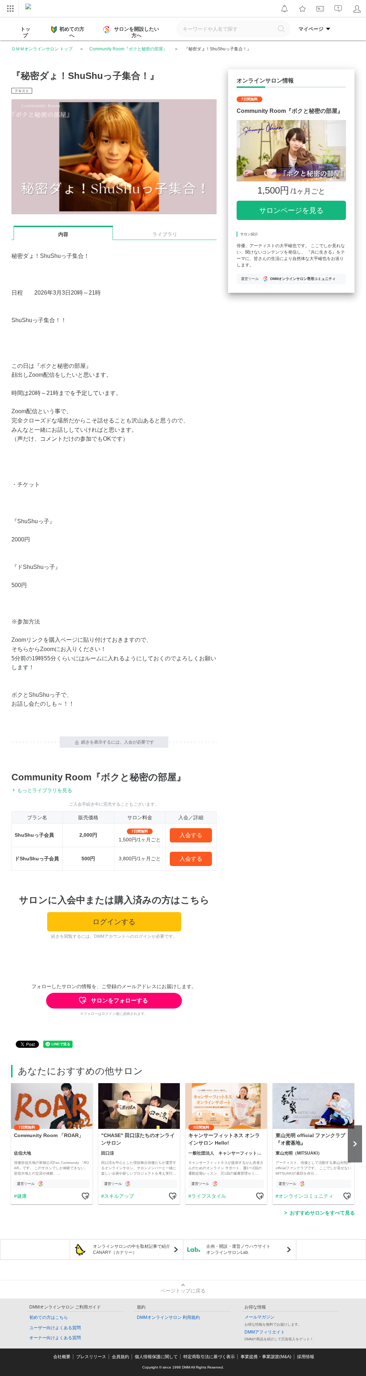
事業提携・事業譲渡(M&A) (266, 1356)
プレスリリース (91, 1356)
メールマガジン (259, 1317)
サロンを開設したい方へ (136, 32)
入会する (190, 835)
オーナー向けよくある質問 (55, 1337)
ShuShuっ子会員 (34, 835)
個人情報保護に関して (156, 1356)
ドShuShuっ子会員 (37, 858)
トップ (25, 32)
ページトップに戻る (183, 1291)
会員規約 (120, 1356)
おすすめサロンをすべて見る (322, 1213)
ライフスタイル (208, 1196)
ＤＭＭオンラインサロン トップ (42, 48)
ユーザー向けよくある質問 (55, 1327)
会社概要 (61, 1356)
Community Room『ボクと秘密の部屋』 (128, 48)
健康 (22, 1196)
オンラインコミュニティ (305, 1196)
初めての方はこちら (48, 1317)
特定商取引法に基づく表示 (209, 1356)
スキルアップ (119, 1196)
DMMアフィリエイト (264, 1332)
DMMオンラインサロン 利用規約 (168, 1317)
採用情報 (305, 1356)
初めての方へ (71, 32)
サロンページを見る (291, 210)
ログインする (114, 922)
